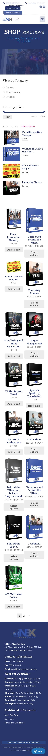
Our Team (9, 719)
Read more (34, 405)
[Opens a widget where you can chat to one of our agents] (38, 751)
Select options (34, 253)
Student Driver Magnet (30, 167)
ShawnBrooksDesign (30, 750)
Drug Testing (13, 91)
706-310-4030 (16, 3)
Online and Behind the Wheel (32, 150)
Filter (7, 117)
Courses (10, 87)
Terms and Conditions (15, 722)
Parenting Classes (32, 182)
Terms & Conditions (14, 730)
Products (10, 96)
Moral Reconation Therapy (32, 133)
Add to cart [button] (13, 249)
